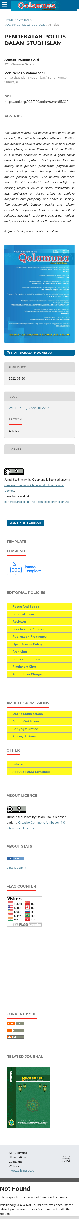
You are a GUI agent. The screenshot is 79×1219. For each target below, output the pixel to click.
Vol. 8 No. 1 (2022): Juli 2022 (24, 24)
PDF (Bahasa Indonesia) (31, 352)
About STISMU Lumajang (31, 771)
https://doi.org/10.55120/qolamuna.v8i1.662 (36, 102)
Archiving (20, 651)
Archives (24, 20)
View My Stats (16, 867)
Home (9, 20)
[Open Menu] (4, 4)
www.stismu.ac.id (22, 1170)
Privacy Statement (26, 736)
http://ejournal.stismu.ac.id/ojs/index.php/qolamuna (36, 501)
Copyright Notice (25, 729)
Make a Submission (25, 523)
